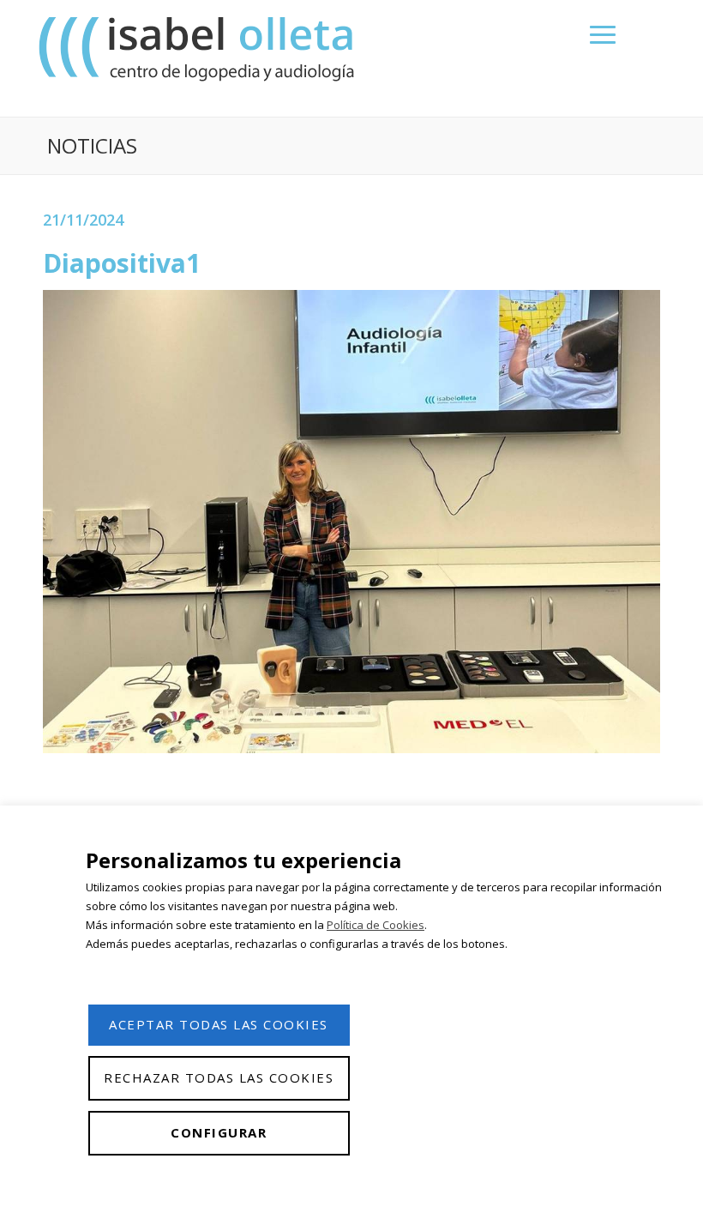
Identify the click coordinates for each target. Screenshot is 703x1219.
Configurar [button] (219, 1132)
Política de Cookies (375, 924)
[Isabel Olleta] (199, 48)
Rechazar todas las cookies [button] (218, 1077)
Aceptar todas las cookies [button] (218, 1024)
